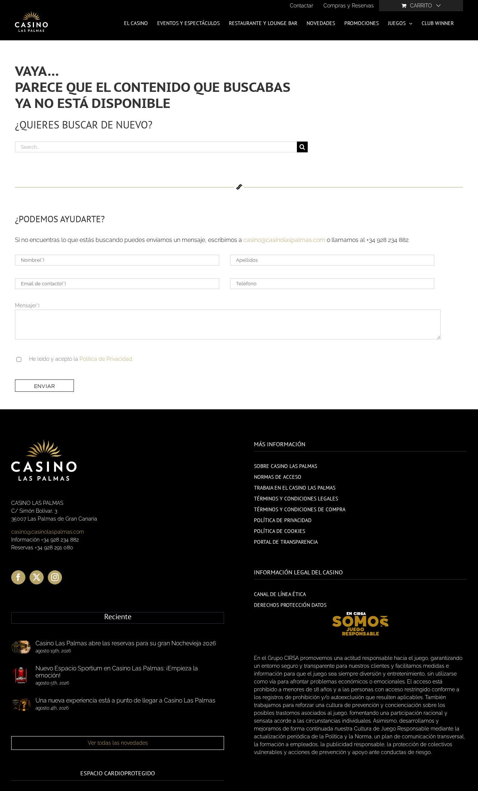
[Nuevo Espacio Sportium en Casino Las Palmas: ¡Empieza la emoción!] (21, 675)
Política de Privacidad (106, 359)
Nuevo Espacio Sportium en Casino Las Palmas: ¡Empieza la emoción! (116, 672)
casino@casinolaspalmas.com (284, 239)
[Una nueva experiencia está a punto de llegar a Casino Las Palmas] (21, 704)
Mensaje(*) (27, 305)
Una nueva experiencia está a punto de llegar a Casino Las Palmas (125, 700)
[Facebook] (18, 577)
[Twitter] (37, 577)
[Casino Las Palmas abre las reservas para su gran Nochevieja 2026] (21, 647)
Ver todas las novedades (118, 743)
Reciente (117, 616)
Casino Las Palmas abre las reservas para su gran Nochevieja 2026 (125, 643)
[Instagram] (55, 577)
